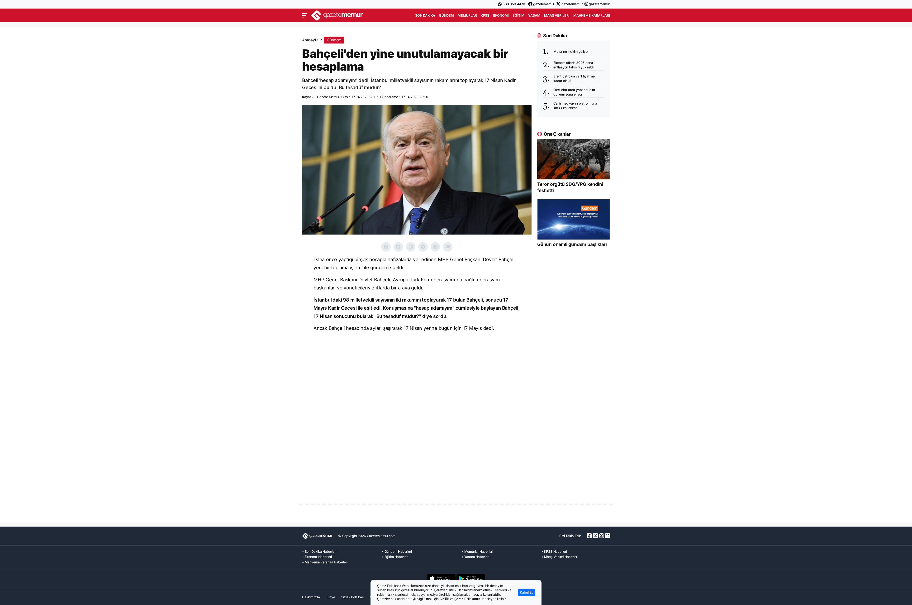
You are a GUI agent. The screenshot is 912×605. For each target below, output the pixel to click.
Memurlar (467, 15)
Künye (330, 597)
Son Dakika (425, 15)
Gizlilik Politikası (352, 597)
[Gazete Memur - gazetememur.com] (337, 15)
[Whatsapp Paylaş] (435, 247)
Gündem (446, 15)
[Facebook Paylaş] (386, 247)
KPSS (485, 15)
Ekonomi (501, 15)
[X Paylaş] (398, 247)
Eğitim (518, 15)
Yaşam (534, 15)
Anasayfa (310, 40)
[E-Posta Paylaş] (447, 247)
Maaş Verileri (557, 15)
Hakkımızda (311, 597)
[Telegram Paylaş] (423, 247)
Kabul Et (526, 592)
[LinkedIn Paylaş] (410, 247)
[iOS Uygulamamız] (441, 578)
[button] (304, 15)
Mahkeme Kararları (591, 15)
